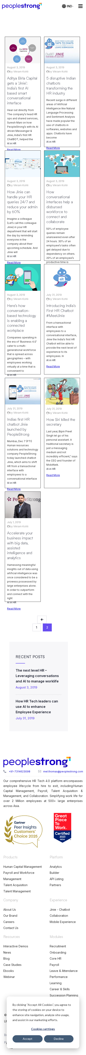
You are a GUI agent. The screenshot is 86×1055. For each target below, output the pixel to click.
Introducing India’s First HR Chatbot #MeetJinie (61, 310)
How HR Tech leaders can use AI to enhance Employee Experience (37, 706)
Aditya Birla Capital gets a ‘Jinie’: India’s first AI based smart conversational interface (22, 90)
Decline (59, 1038)
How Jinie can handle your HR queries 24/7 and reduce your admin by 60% (22, 202)
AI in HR (11, 143)
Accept (27, 1038)
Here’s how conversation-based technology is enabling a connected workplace (21, 318)
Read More (14, 149)
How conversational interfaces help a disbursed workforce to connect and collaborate (59, 207)
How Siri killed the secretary (60, 422)
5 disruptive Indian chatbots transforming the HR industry (61, 85)
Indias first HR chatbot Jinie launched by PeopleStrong (18, 426)
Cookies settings (43, 1029)
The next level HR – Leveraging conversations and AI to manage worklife (37, 675)
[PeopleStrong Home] (24, 6)
